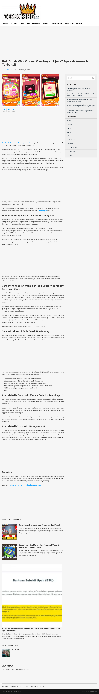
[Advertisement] (49, 44)
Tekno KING (6, 691)
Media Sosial (36, 23)
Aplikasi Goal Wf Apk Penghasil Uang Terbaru (25, 485)
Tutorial (79, 23)
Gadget (22, 23)
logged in (13, 669)
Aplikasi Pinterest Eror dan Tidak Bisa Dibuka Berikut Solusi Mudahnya (81, 94)
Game (69, 132)
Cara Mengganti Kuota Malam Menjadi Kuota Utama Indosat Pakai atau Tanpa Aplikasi (81, 106)
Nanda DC (6, 70)
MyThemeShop (92, 691)
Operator (46, 23)
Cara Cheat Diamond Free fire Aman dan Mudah (39, 525)
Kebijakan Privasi (37, 686)
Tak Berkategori (57, 23)
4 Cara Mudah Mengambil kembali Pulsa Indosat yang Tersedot (79, 100)
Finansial (14, 23)
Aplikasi (5, 23)
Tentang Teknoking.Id (10, 686)
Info (28, 23)
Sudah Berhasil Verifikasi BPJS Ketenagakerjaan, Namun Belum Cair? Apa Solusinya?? (31, 629)
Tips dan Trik (69, 23)
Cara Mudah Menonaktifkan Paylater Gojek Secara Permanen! (80, 111)
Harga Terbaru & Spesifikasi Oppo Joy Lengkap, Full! (78, 89)
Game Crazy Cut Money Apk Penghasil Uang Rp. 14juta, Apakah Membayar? (39, 546)
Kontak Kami (24, 686)
